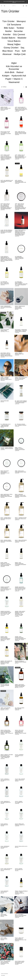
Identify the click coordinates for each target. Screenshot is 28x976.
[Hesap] (23, 5)
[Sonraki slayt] (26, 1)
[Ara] (4, 5)
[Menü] (1, 5)
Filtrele (4, 86)
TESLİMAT (3, 975)
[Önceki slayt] (1, 1)
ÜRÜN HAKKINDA (4, 973)
